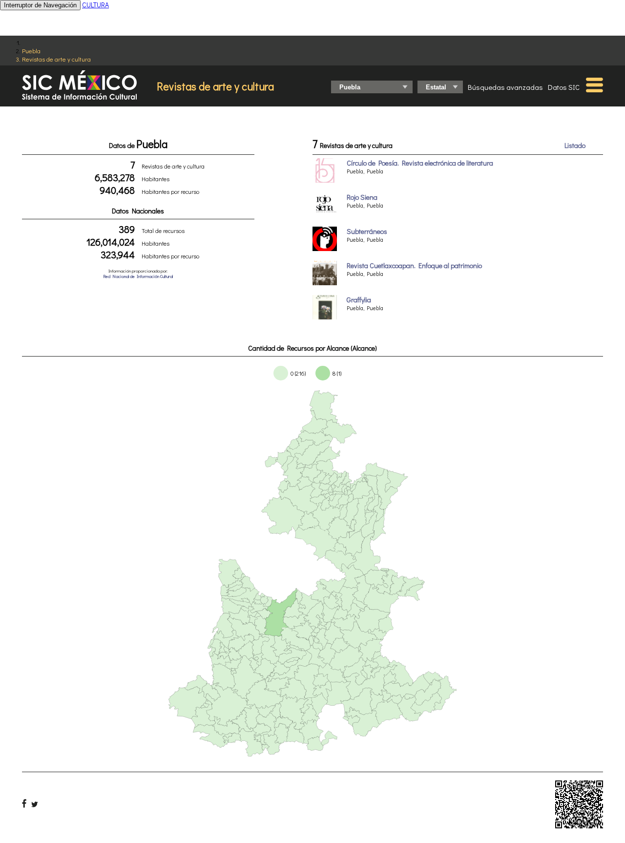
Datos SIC (564, 87)
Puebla (31, 50)
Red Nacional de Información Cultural (138, 276)
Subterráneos (367, 231)
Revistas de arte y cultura (56, 59)
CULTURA (95, 4)
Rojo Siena (362, 197)
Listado (574, 145)
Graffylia (359, 299)
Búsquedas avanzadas (505, 87)
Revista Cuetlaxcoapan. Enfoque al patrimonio (414, 265)
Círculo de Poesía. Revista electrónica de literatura (420, 163)
